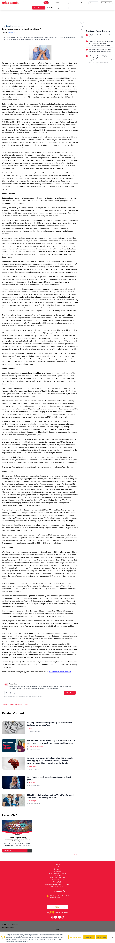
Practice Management (16, 704)
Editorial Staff (57, 871)
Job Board (57, 875)
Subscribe (69, 693)
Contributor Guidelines (57, 880)
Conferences (74, 3)
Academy (66, 3)
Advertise (57, 867)
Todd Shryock (33, 728)
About (57, 865)
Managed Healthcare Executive (60, 672)
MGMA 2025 (72, 8)
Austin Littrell (33, 766)
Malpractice (80, 8)
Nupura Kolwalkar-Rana (36, 746)
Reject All (89, 937)
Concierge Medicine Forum (61, 8)
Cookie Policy (26, 941)
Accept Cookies (101, 937)
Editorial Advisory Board (57, 873)
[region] (57, 937)
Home (57, 929)
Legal (26, 704)
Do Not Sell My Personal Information (57, 884)
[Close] (112, 937)
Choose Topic (38, 8)
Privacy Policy (57, 882)
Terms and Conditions (57, 878)
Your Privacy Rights (57, 886)
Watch (58, 3)
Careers (5, 704)
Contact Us (57, 869)
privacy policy (38, 696)
